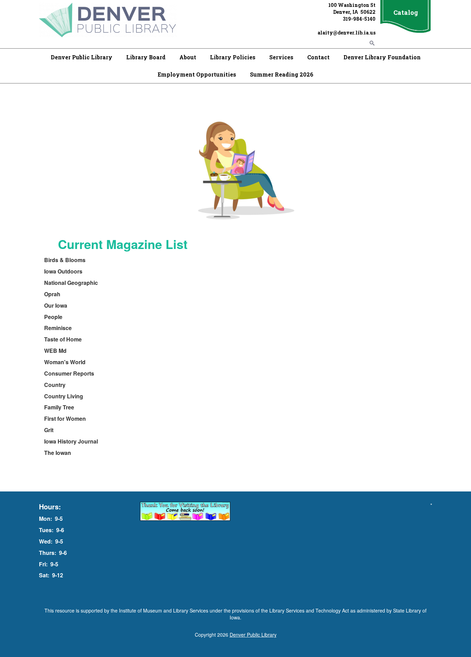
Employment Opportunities (197, 74)
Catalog (405, 12)
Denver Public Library (81, 57)
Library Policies (232, 57)
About (187, 57)
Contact (318, 57)
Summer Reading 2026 (281, 74)
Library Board (146, 57)
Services (281, 57)
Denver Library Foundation (382, 57)
